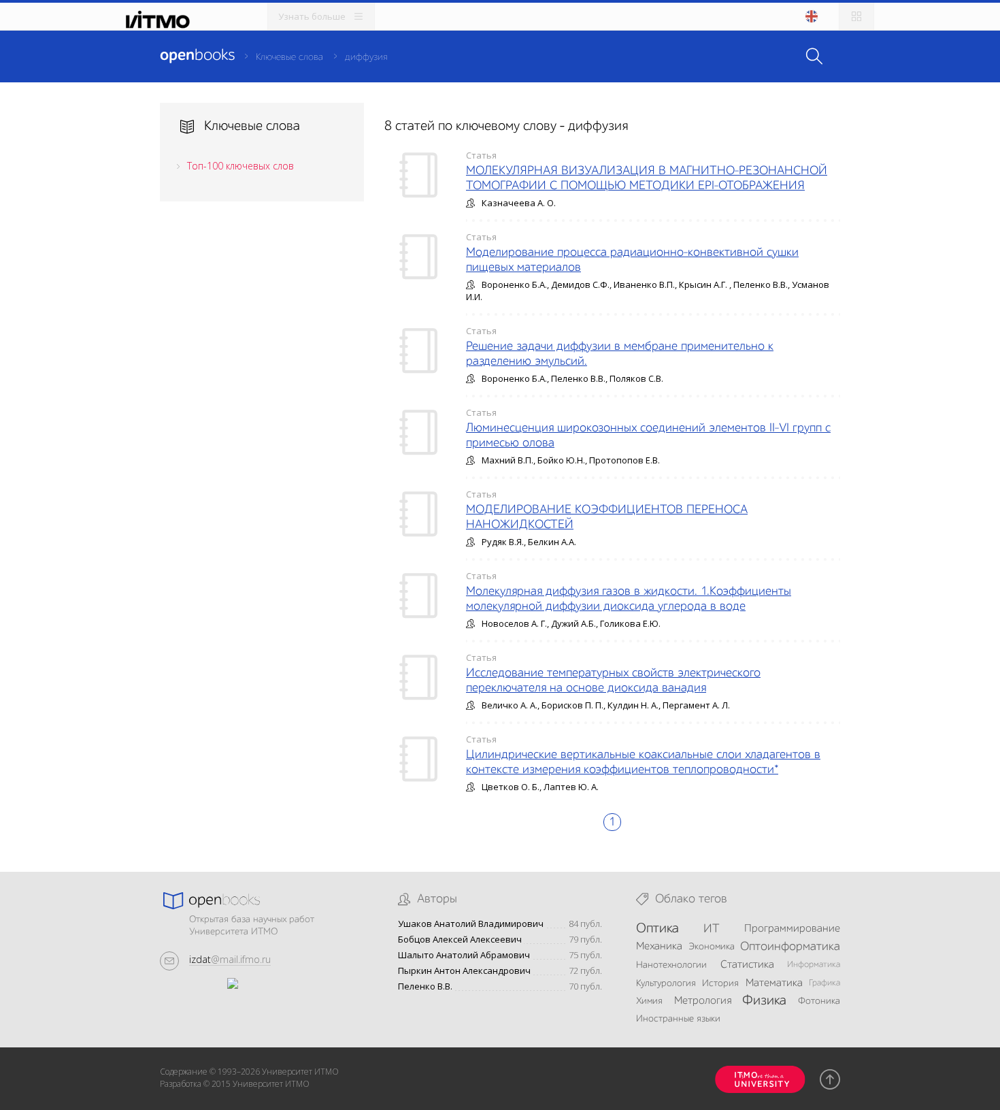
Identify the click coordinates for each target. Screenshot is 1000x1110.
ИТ (711, 929)
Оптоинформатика (790, 947)
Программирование (792, 929)
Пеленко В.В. (425, 986)
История (720, 983)
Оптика (657, 929)
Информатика (813, 964)
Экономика (711, 946)
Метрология (702, 1001)
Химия (649, 1001)
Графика (824, 983)
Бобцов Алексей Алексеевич (460, 939)
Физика (764, 1001)
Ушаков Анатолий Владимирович (471, 923)
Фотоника (819, 1001)
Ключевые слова (289, 57)
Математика (774, 983)
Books (197, 56)
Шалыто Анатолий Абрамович (464, 955)
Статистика (747, 965)
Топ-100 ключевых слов (240, 165)
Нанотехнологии (671, 965)
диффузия (366, 57)
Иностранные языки (678, 1019)
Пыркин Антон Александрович (464, 970)
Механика (659, 946)
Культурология (666, 983)
